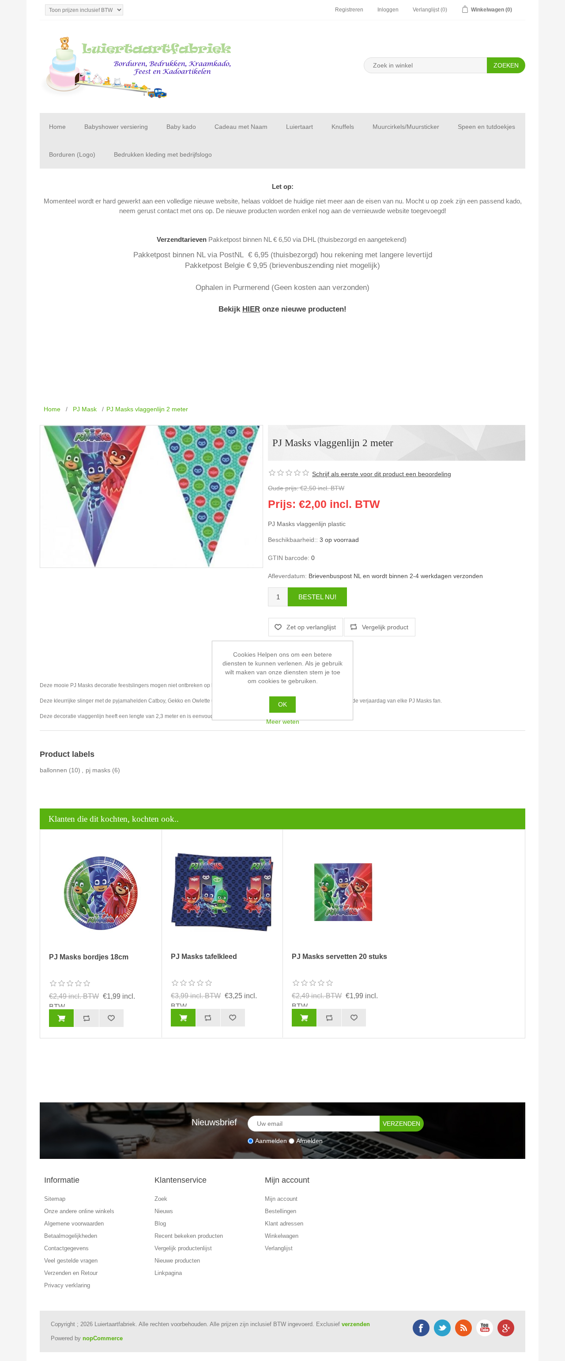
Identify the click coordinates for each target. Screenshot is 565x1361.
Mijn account (281, 1199)
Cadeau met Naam (241, 126)
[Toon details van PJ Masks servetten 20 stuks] (343, 892)
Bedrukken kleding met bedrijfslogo (163, 154)
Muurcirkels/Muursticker (406, 126)
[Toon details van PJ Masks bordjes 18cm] (101, 892)
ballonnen (53, 770)
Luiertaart (299, 126)
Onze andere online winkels (79, 1211)
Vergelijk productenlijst (183, 1248)
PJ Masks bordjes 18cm (88, 957)
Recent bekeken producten (188, 1236)
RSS (463, 1328)
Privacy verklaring (67, 1285)
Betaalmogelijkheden (70, 1236)
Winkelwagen (281, 1236)
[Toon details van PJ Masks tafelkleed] (222, 892)
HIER (251, 309)
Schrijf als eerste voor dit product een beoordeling (381, 473)
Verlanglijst (279, 1248)
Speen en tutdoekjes (486, 126)
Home (57, 126)
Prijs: (282, 503)
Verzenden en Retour (71, 1273)
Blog (160, 1223)
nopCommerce (103, 1338)
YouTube (484, 1328)
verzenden (356, 1324)
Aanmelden (271, 1140)
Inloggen (388, 10)
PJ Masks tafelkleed (204, 956)
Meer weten (282, 721)
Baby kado (181, 126)
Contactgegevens (66, 1248)
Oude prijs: (283, 488)
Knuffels (342, 126)
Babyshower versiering (116, 126)
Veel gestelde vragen (71, 1260)
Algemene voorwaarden (74, 1223)
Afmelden (309, 1140)
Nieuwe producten (177, 1260)
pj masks (98, 770)
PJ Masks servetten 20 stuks (339, 956)
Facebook (421, 1328)
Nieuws (163, 1211)
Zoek (160, 1199)
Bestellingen (280, 1211)
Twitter (442, 1328)
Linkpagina (168, 1273)
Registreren (349, 10)
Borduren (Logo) (72, 154)
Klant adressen (284, 1223)
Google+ (505, 1328)
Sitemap (54, 1199)
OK (282, 704)
